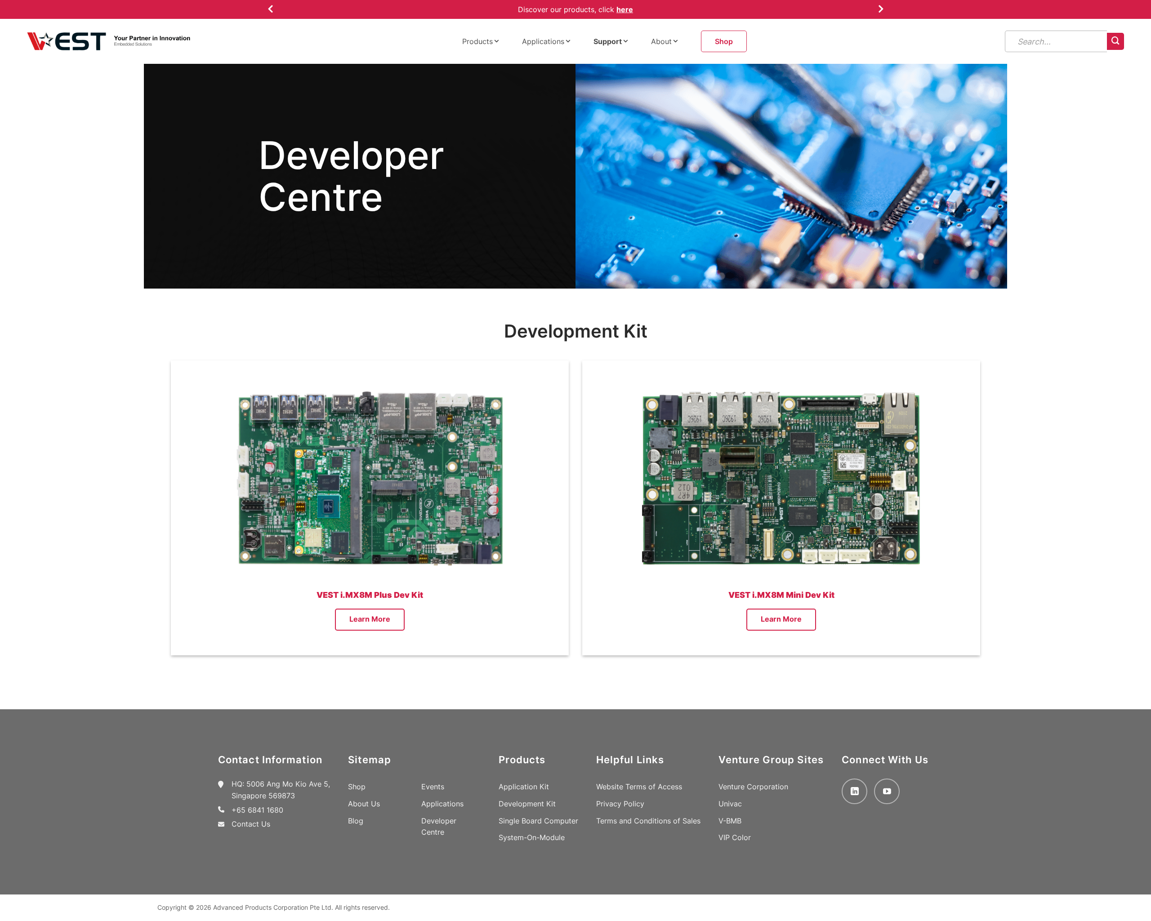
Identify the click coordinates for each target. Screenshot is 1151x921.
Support (607, 41)
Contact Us (251, 823)
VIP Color (734, 837)
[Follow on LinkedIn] (854, 791)
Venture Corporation (753, 786)
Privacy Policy (620, 803)
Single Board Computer (538, 820)
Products (477, 41)
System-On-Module (532, 837)
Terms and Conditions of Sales (648, 820)
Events (432, 786)
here (624, 9)
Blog (355, 820)
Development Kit (527, 803)
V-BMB (729, 820)
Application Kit (524, 786)
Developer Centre (438, 826)
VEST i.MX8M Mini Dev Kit (781, 595)
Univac (730, 803)
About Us (364, 803)
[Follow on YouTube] (887, 791)
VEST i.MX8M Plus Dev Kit (370, 595)
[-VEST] (109, 41)
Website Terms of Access (639, 786)
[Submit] (1115, 41)
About (661, 41)
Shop (724, 41)
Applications (543, 41)
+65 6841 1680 (257, 809)
